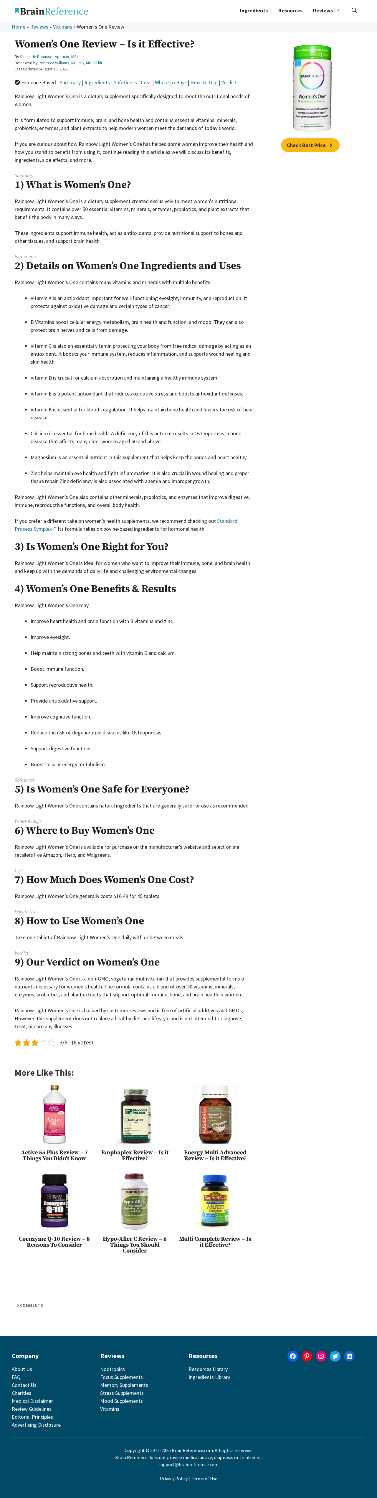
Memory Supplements (124, 1385)
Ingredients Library (209, 1377)
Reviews (39, 26)
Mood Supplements (121, 1401)
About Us (22, 1369)
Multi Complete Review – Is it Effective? (215, 1242)
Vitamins (62, 26)
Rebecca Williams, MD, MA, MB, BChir (70, 62)
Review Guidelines (32, 1408)
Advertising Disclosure (36, 1424)
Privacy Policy (174, 1478)
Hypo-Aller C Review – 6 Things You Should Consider (135, 1245)
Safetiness (125, 82)
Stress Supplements (122, 1393)
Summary (70, 82)
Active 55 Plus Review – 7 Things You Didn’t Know (54, 1155)
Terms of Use (204, 1478)
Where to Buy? (170, 82)
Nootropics (112, 1369)
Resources (290, 10)
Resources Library (208, 1369)
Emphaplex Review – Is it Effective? (134, 1155)
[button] (354, 10)
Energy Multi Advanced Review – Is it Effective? (215, 1155)
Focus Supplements (121, 1377)
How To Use (203, 82)
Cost (146, 82)
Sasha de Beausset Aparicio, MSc (49, 56)
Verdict (229, 82)
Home (18, 26)
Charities (21, 1393)
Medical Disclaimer (32, 1401)
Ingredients (254, 10)
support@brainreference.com (188, 1464)
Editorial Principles (32, 1416)
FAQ (16, 1377)
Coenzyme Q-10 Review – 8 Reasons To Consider (54, 1242)
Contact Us (24, 1385)
